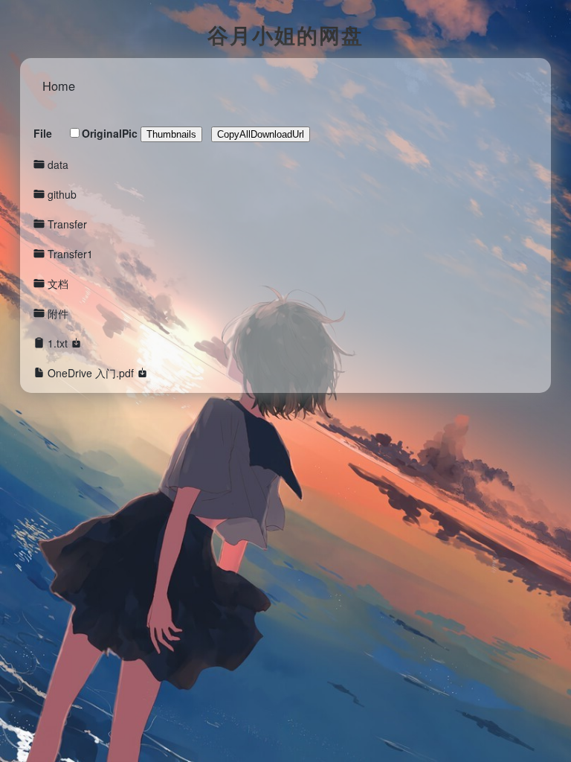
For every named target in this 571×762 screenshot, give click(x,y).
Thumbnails (171, 134)
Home (58, 86)
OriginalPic (110, 133)
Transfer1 (70, 253)
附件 (58, 313)
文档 (58, 283)
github (62, 194)
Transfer (67, 224)
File (42, 133)
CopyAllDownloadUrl (260, 134)
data (58, 164)
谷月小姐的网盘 (285, 34)
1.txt (58, 343)
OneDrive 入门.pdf (91, 372)
